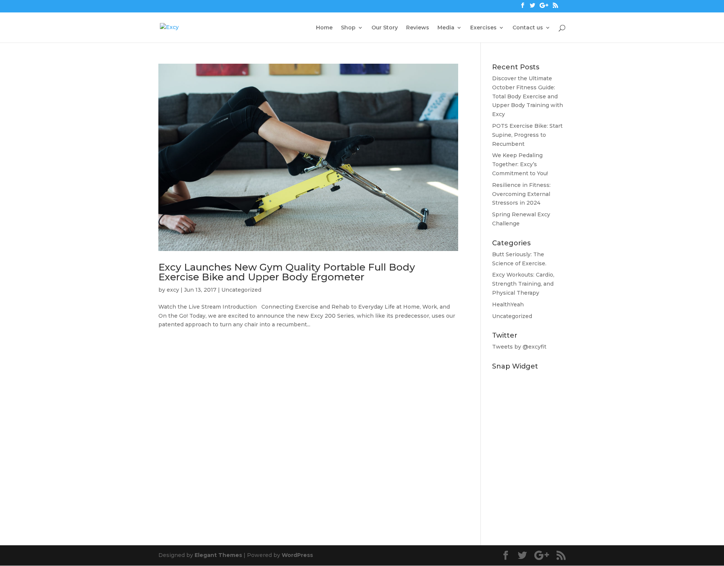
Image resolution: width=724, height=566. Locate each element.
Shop (348, 28)
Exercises (483, 28)
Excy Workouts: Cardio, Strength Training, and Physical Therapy (523, 283)
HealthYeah (508, 304)
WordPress (297, 555)
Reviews (417, 28)
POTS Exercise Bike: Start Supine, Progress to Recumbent (527, 134)
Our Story (384, 28)
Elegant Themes (218, 555)
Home (324, 28)
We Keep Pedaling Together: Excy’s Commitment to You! (520, 164)
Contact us (527, 28)
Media (445, 28)
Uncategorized (241, 289)
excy (173, 289)
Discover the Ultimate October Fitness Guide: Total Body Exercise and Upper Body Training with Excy (527, 96)
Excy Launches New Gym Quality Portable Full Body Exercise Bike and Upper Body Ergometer (286, 272)
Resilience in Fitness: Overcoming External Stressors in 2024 (521, 194)
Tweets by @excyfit (519, 346)
